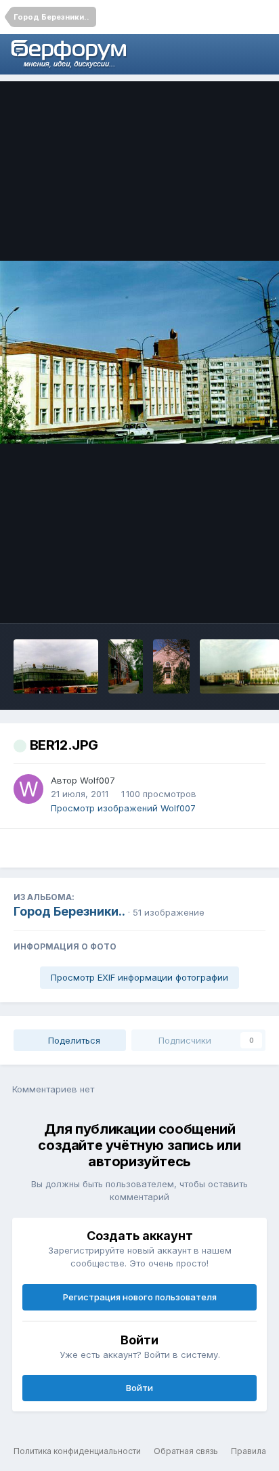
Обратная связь (186, 1451)
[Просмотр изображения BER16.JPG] (56, 666)
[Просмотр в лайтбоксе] (139, 352)
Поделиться (72, 1040)
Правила (248, 1451)
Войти (139, 1387)
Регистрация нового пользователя (140, 1297)
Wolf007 (97, 780)
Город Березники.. (69, 911)
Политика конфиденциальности (77, 1451)
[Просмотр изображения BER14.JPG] (171, 666)
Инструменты (218, 598)
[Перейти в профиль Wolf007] (28, 789)
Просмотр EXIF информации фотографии (139, 977)
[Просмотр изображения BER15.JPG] (126, 666)
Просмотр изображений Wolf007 (123, 808)
